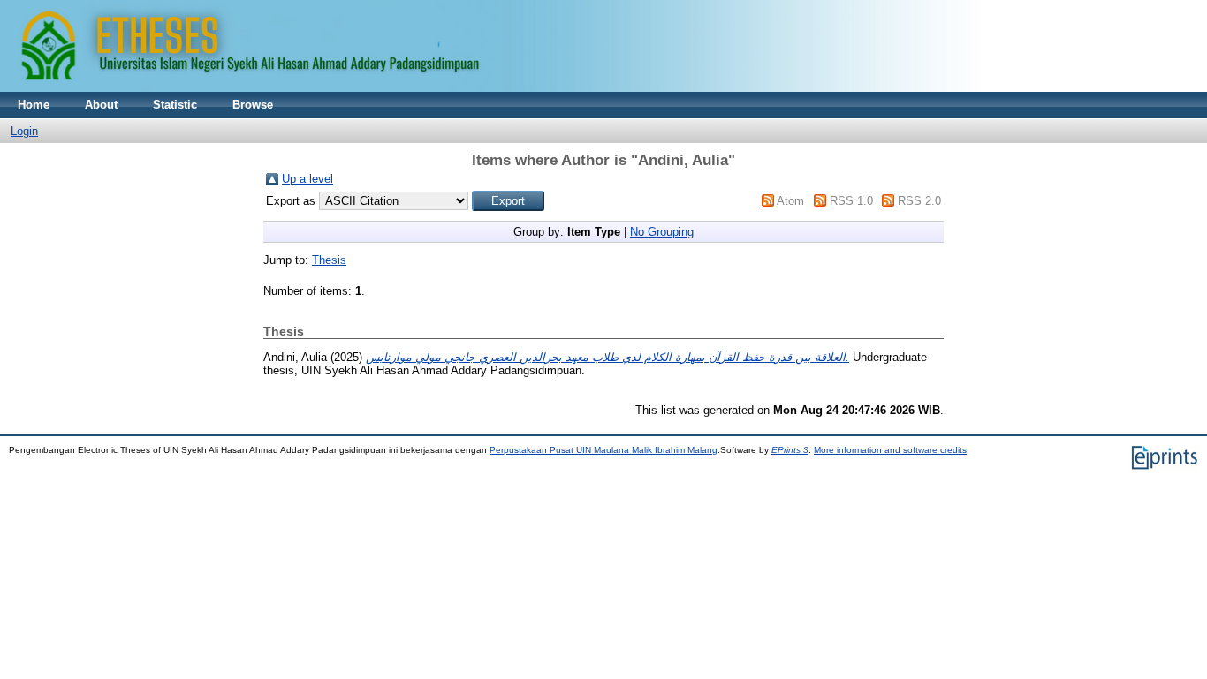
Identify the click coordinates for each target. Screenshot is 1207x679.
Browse (252, 104)
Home (33, 104)
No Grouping (662, 231)
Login (24, 131)
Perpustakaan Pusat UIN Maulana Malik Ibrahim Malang (603, 450)
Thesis (329, 260)
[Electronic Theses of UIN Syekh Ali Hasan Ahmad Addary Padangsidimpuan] (490, 87)
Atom (790, 200)
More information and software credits (890, 450)
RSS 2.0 (919, 200)
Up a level (307, 178)
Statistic (175, 104)
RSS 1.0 (851, 200)
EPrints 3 (789, 450)
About (101, 104)
